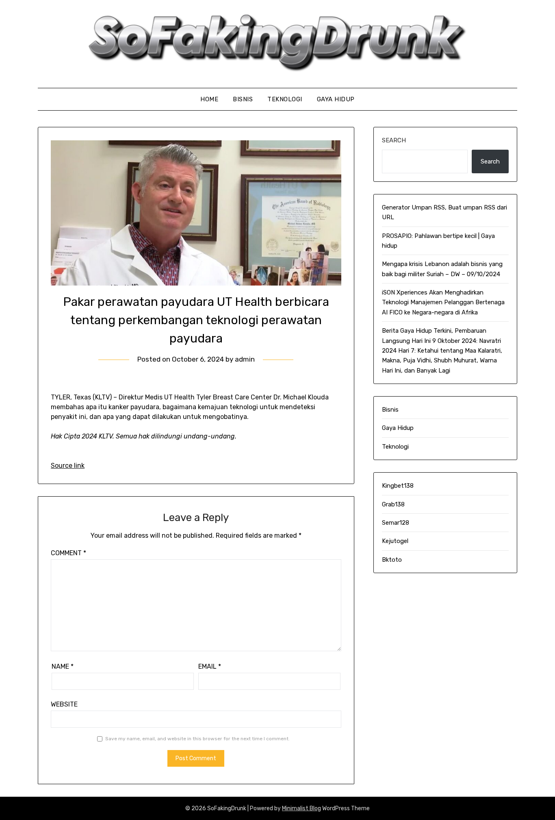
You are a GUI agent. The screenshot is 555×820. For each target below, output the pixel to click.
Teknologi (284, 99)
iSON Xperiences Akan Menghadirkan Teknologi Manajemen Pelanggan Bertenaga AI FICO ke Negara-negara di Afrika (443, 302)
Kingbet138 (398, 485)
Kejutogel (395, 541)
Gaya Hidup (336, 99)
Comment (68, 553)
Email (209, 666)
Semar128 (395, 522)
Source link (68, 465)
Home (209, 99)
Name (63, 666)
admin (245, 359)
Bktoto (392, 559)
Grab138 (393, 504)
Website (64, 704)
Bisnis (243, 99)
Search (394, 140)
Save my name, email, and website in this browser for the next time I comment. (197, 738)
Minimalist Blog (301, 808)
